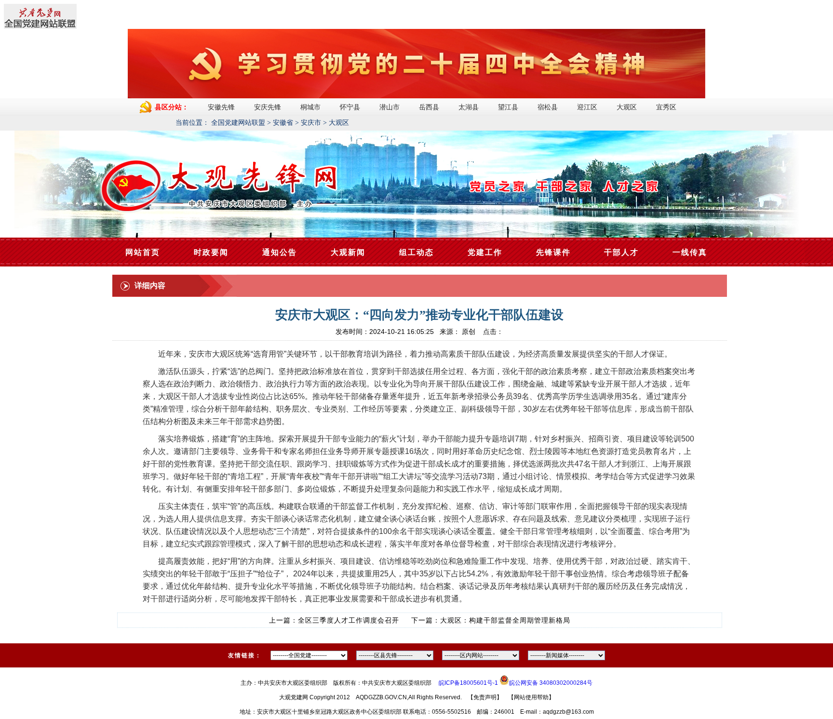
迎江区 (587, 107)
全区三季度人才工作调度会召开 (348, 620)
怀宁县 (350, 107)
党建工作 (485, 252)
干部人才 (621, 252)
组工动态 (416, 252)
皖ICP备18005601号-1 (468, 682)
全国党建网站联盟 (238, 122)
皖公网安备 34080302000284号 (550, 682)
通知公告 (279, 252)
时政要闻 (211, 252)
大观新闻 (348, 252)
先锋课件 (553, 252)
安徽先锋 (221, 107)
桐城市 (310, 107)
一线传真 (689, 252)
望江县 (508, 107)
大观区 (627, 107)
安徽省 (283, 122)
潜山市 (389, 107)
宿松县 (547, 107)
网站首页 (142, 252)
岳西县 (429, 107)
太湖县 (468, 107)
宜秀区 (666, 107)
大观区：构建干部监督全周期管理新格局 (505, 620)
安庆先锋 (267, 107)
